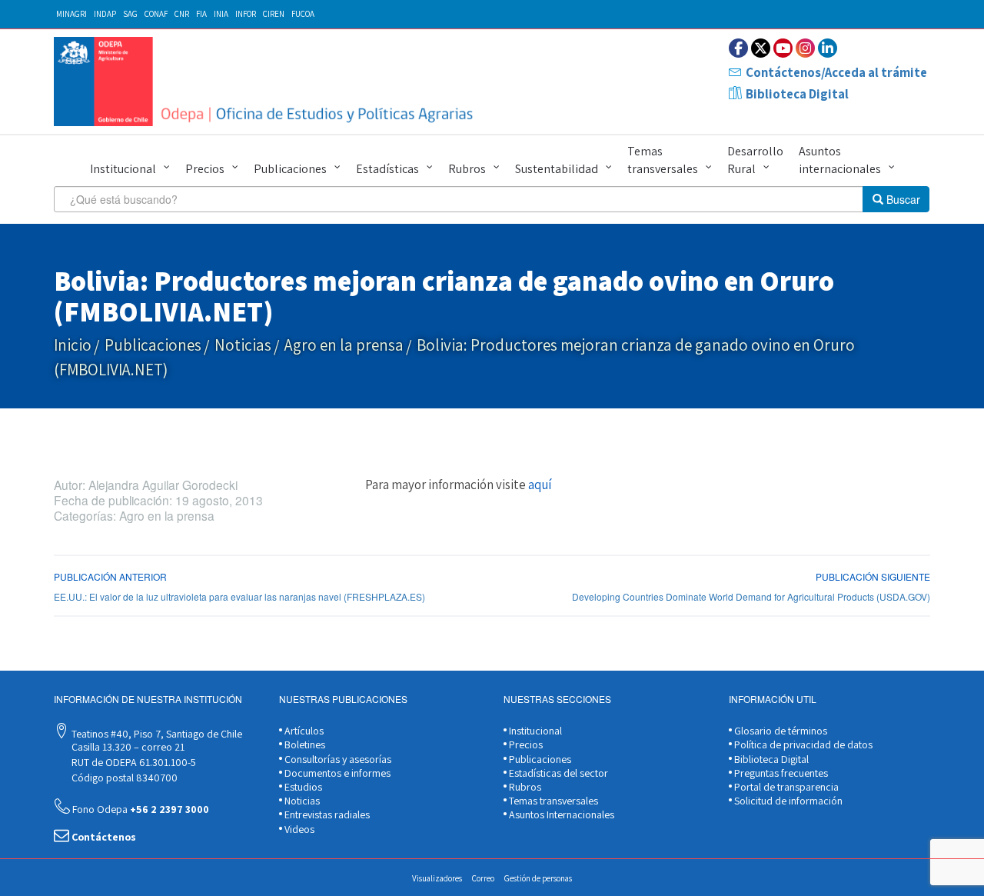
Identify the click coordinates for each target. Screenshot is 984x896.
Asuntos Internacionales (560, 814)
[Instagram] (805, 48)
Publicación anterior (110, 576)
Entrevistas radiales (326, 814)
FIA (201, 13)
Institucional (123, 169)
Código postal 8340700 (123, 777)
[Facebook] (738, 48)
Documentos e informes (336, 773)
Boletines (303, 744)
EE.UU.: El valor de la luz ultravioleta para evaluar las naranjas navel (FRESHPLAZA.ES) (239, 596)
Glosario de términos (779, 731)
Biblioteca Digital (797, 93)
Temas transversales (662, 160)
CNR (182, 13)
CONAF (156, 13)
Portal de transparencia (785, 787)
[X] (760, 48)
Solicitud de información (787, 801)
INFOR (245, 13)
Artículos (303, 731)
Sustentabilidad (556, 169)
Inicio (72, 345)
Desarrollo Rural (755, 160)
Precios (204, 169)
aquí (539, 484)
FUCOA (302, 13)
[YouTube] (783, 48)
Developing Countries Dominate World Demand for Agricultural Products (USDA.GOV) (751, 596)
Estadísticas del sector (557, 773)
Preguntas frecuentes (780, 773)
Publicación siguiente (873, 576)
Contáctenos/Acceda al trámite (836, 72)
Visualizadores (437, 878)
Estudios (302, 787)
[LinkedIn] (827, 48)
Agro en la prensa (344, 345)
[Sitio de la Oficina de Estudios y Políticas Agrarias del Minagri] (267, 81)
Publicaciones (290, 169)
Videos (298, 829)
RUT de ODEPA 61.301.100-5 (132, 762)
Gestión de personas (538, 878)
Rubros (467, 169)
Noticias (242, 345)
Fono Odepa (139, 809)
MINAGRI (71, 13)
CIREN (273, 13)
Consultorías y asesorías (336, 759)
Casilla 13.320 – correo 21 (126, 747)
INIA (221, 13)
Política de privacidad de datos (802, 744)
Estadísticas (387, 169)
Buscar (901, 199)
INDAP (105, 13)
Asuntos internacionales (840, 160)
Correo (483, 878)
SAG (130, 13)
